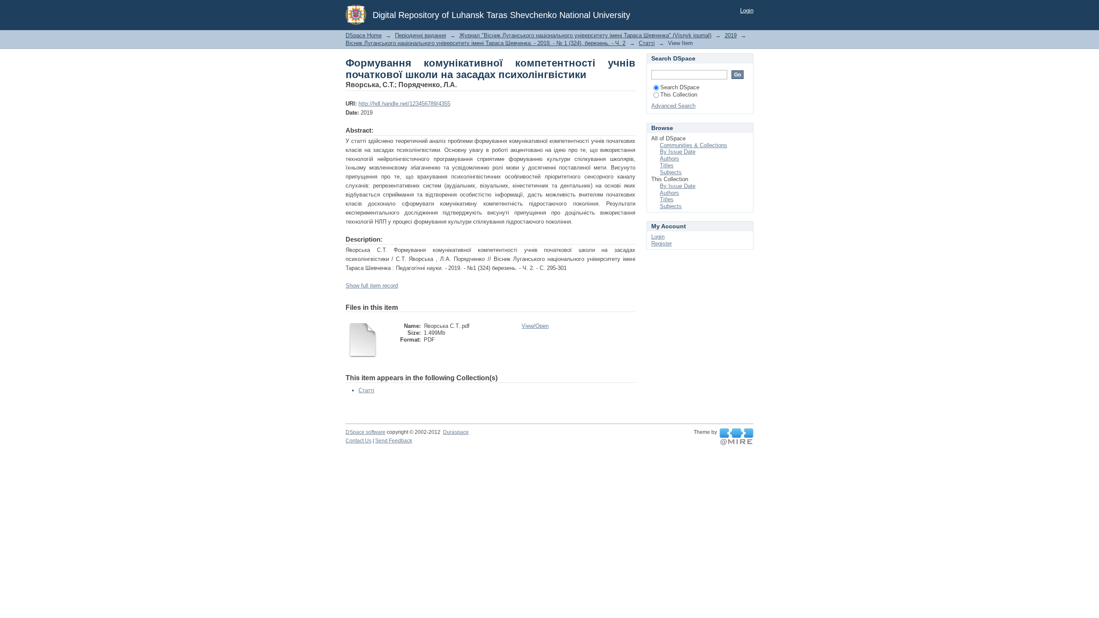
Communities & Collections (693, 145)
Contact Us (358, 441)
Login (746, 10)
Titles (667, 165)
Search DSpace (679, 87)
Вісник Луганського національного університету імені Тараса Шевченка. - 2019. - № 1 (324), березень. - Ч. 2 (485, 43)
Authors (669, 158)
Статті (647, 43)
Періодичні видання (420, 35)
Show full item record (372, 285)
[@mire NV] (736, 437)
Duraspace (456, 432)
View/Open (535, 326)
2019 (731, 35)
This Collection (678, 94)
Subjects (671, 172)
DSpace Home (364, 35)
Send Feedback (393, 441)
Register (661, 243)
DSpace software (366, 432)
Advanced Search (673, 106)
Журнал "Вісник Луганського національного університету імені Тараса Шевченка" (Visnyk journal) (585, 35)
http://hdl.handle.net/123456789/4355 (404, 103)
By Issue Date (677, 151)
